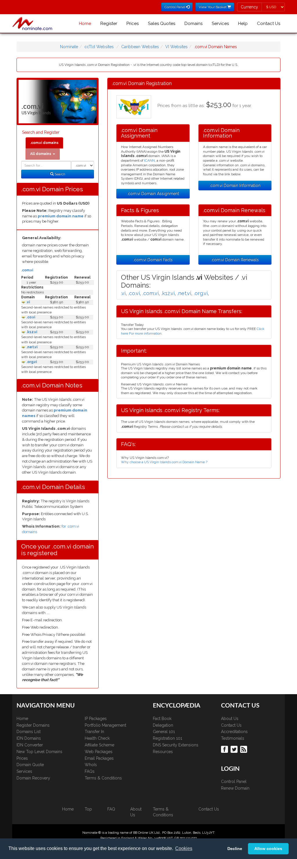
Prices (132, 23)
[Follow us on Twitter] (235, 748)
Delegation (163, 725)
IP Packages (96, 718)
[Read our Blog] (244, 748)
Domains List (29, 731)
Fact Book (162, 718)
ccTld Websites (99, 46)
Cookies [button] (183, 848)
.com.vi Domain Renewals (235, 259)
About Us (229, 718)
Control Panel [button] (175, 7)
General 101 (164, 731)
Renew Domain (235, 788)
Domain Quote (30, 764)
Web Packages (99, 751)
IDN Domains (29, 738)
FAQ (111, 809)
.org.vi (31, 362)
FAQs (90, 771)
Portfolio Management (105, 725)
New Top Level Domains (39, 751)
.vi (28, 302)
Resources (163, 751)
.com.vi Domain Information (234, 185)
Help (243, 23)
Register (108, 23)
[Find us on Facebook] (225, 748)
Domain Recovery (33, 778)
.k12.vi (31, 332)
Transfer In (94, 731)
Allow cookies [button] (268, 848)
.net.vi (31, 347)
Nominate (69, 46)
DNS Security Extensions (175, 745)
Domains (193, 23)
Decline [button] (234, 848)
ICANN (149, 160)
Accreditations (234, 731)
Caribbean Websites (140, 46)
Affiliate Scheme (99, 745)
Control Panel (234, 781)
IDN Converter (30, 745)
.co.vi (30, 317)
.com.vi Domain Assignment (153, 193)
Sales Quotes (161, 23)
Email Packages (99, 758)
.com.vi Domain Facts (153, 259)
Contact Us (268, 23)
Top (88, 809)
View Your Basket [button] (213, 7)
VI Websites (176, 46)
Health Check (97, 738)
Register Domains (33, 725)
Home (85, 23)
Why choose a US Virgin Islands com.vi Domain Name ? (164, 462)
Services (220, 23)
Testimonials (232, 738)
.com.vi (27, 270)
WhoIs (91, 764)
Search (59, 174)
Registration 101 (167, 738)
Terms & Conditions (103, 778)
